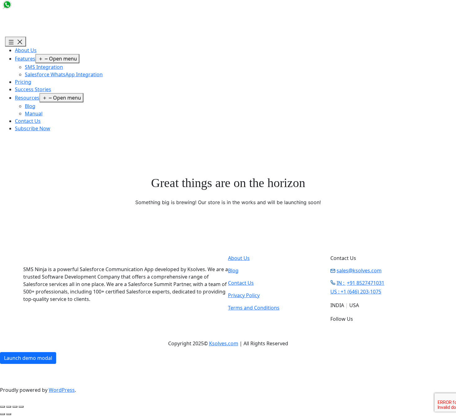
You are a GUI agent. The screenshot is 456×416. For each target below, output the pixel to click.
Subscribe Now (32, 128)
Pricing (23, 81)
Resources (27, 97)
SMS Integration (44, 67)
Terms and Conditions (253, 307)
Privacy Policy (244, 295)
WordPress (62, 390)
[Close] (103, 397)
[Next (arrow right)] (8, 414)
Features (25, 58)
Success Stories (33, 89)
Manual (33, 113)
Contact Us (28, 121)
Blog (30, 106)
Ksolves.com (223, 343)
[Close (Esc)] (21, 407)
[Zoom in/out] (2, 407)
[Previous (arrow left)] (2, 414)
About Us (26, 50)
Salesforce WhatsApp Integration (64, 74)
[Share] (14, 407)
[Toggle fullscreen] (8, 407)
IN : (360, 283)
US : (355, 291)
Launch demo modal (28, 358)
